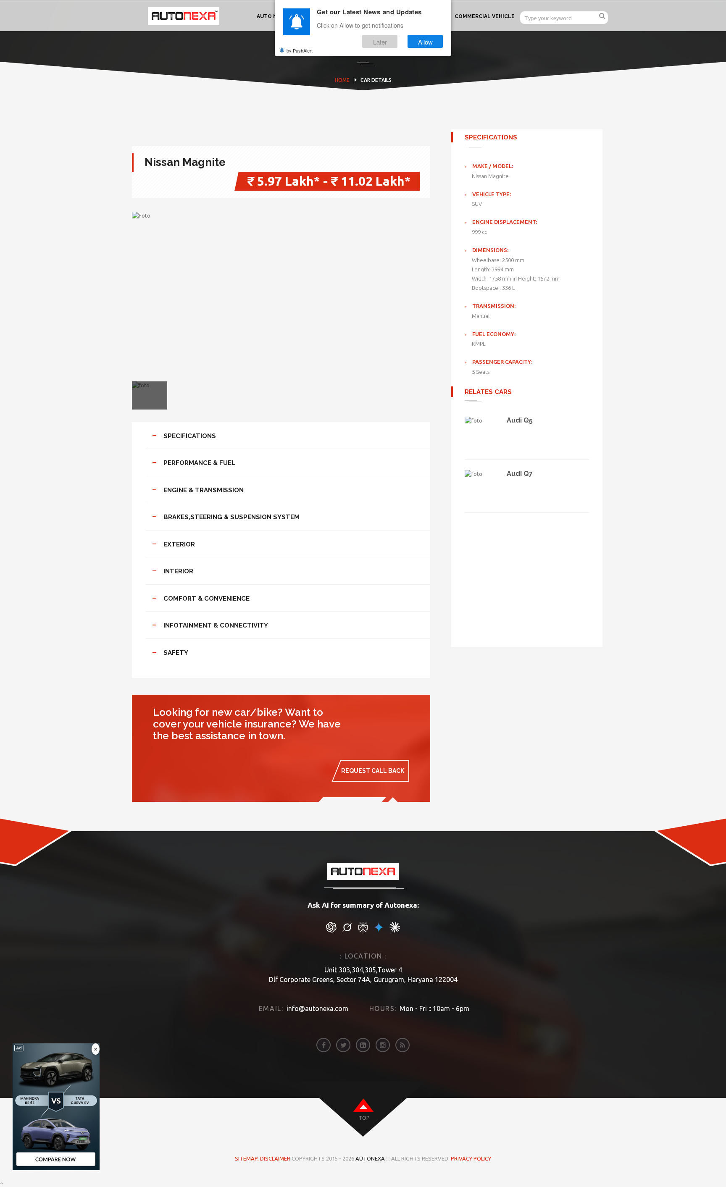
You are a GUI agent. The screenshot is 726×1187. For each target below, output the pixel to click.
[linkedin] (363, 1045)
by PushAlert (300, 50)
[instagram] (383, 1045)
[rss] (402, 1045)
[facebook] (323, 1045)
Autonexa (370, 1158)
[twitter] (343, 1045)
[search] (602, 16)
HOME (342, 80)
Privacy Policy (471, 1158)
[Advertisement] (526, 571)
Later (380, 41)
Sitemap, (247, 1158)
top (364, 1118)
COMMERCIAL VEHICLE (485, 16)
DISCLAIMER (276, 1158)
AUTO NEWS (273, 16)
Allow (425, 41)
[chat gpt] (331, 930)
